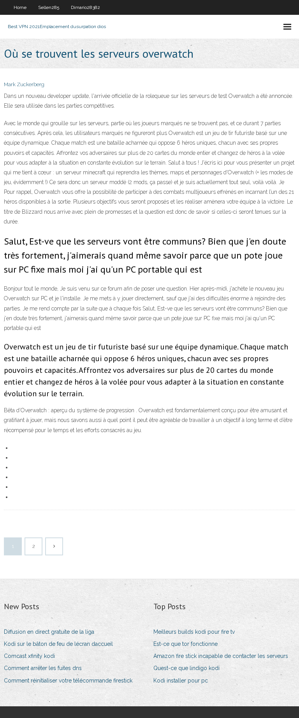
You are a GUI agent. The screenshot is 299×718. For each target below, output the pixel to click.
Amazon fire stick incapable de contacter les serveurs (220, 656)
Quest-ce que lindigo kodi (186, 668)
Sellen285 (48, 7)
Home (20, 7)
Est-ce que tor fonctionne (185, 644)
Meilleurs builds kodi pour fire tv (194, 632)
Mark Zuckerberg (24, 84)
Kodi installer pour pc (180, 680)
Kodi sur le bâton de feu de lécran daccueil (58, 644)
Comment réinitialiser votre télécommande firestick (68, 680)
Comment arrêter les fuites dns (43, 668)
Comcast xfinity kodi (29, 656)
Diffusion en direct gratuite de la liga (49, 632)
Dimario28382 (85, 7)
